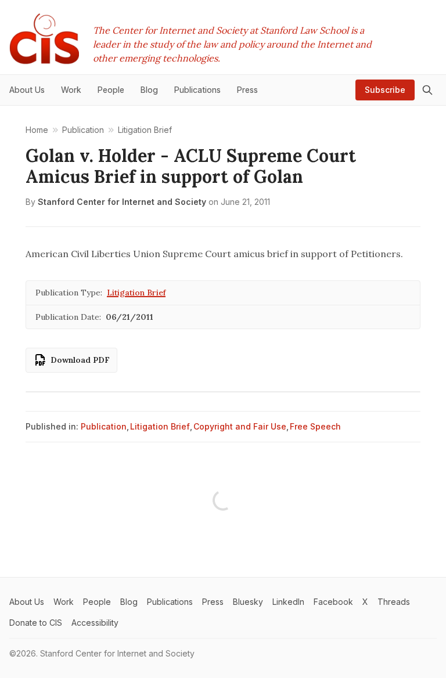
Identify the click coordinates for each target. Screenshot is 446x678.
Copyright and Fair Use (239, 426)
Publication (104, 426)
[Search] (427, 90)
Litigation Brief (136, 292)
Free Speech (315, 426)
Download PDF (80, 360)
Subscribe (385, 90)
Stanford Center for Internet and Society (122, 202)
